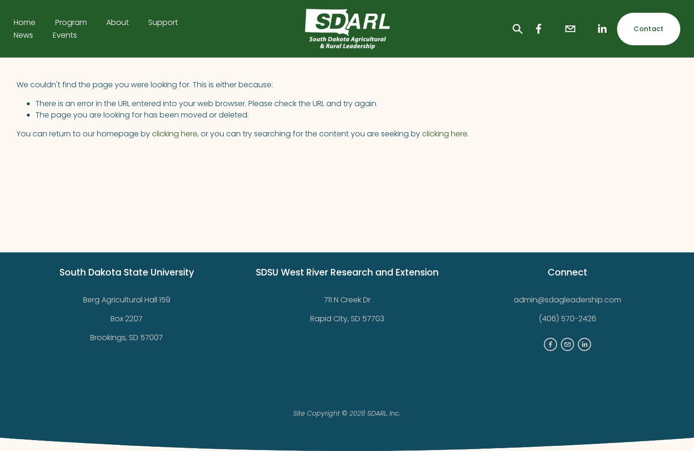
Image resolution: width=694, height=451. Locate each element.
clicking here (174, 133)
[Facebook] (539, 29)
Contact (648, 28)
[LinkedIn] (602, 29)
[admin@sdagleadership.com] (570, 29)
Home (24, 22)
